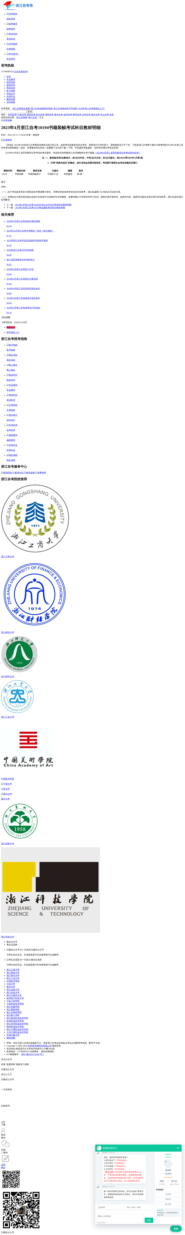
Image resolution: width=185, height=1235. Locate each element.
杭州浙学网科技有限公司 (40, 1046)
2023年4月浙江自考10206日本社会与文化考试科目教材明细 (43, 205)
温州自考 (31, 114)
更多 (111, 114)
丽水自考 (95, 114)
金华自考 (67, 114)
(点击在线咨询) (21, 71)
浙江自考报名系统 (21, 108)
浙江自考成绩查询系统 (41, 108)
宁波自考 (21, 114)
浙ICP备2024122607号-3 (32, 1054)
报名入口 (11, 327)
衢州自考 (77, 114)
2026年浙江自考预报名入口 (91, 108)
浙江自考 (32, 117)
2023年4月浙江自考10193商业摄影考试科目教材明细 (40, 207)
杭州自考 (12, 114)
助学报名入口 (13, 332)
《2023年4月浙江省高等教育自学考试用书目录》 (117, 153)
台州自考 (86, 114)
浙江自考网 (21, 117)
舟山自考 (104, 114)
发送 (149, 1220)
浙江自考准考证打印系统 (65, 108)
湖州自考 (49, 114)
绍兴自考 (40, 114)
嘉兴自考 (58, 114)
